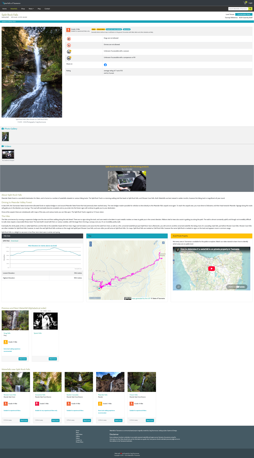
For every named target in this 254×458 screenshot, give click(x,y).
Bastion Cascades (72, 395)
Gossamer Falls (40, 395)
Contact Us (79, 440)
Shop (23, 9)
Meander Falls (102, 395)
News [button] (31, 9)
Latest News (79, 434)
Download (14, 241)
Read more (22, 359)
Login (250, 3)
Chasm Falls (134, 395)
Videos (78, 438)
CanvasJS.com (78, 268)
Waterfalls (14, 9)
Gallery (78, 436)
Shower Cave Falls (10, 395)
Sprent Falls (38, 333)
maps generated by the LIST (141, 298)
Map (39, 9)
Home (4, 9)
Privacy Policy (79, 442)
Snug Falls (7, 333)
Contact (47, 9)
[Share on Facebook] (106, 65)
